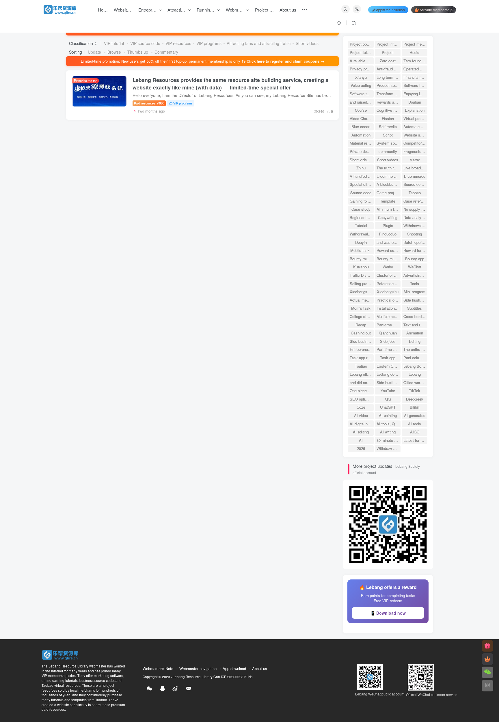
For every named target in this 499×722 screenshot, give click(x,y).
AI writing (388, 432)
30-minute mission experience (389, 440)
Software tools (362, 93)
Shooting (414, 234)
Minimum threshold (389, 209)
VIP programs (208, 43)
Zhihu (361, 168)
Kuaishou (361, 267)
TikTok (414, 390)
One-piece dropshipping (362, 390)
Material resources (362, 143)
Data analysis (414, 217)
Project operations (362, 44)
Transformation (389, 93)
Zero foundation (415, 60)
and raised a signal (362, 102)
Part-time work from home (389, 325)
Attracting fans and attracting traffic (259, 43)
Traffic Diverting (362, 275)
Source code (360, 192)
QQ (388, 399)
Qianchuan (388, 333)
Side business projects (362, 341)
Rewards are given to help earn (389, 102)
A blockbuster (388, 184)
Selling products (362, 283)
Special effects (362, 184)
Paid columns (414, 357)
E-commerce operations (389, 176)
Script (388, 135)
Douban (414, 102)
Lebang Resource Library (193, 676)
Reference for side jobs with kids (389, 283)
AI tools (414, 424)
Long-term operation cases (389, 77)
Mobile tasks (361, 250)
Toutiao (361, 366)
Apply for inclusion (390, 9)
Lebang (415, 374)
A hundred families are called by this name (362, 176)
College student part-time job (362, 316)
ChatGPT (388, 407)
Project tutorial (362, 52)
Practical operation (389, 300)
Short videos (307, 43)
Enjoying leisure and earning (415, 93)
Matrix (414, 159)
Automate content (415, 126)
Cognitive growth (389, 110)
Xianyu (361, 77)
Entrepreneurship (362, 349)
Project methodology (415, 44)
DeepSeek (414, 399)
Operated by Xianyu (415, 69)
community (388, 151)
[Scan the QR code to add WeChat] (487, 672)
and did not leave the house (362, 382)
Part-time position (389, 349)
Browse (114, 52)
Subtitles (414, 308)
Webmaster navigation (198, 668)
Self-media (388, 126)
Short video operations (362, 159)
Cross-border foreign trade (415, 316)
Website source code (415, 135)
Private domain (362, 151)
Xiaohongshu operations (362, 291)
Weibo (388, 267)
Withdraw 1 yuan (389, 448)
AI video (361, 415)
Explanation (414, 110)
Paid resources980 (149, 103)
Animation (414, 333)
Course (361, 110)
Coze (361, 407)
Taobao (415, 192)
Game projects (389, 192)
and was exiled (389, 242)
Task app (387, 357)
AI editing (361, 432)
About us (259, 668)
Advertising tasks (415, 275)
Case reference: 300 (415, 201)
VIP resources (178, 43)
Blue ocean (360, 126)
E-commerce (414, 176)
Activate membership (436, 9)
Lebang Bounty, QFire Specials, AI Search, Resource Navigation (415, 366)
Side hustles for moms (415, 300)
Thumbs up (138, 52)
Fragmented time (415, 151)
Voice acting (361, 85)
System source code (389, 143)
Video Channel (362, 118)
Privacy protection (362, 69)
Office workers (415, 382)
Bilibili (415, 407)
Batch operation (415, 242)
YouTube (388, 390)
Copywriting (387, 217)
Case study (360, 209)
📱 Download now (388, 613)
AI (361, 440)
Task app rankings (362, 357)
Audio (414, 52)
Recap (360, 325)
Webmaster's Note (158, 668)
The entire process (415, 349)
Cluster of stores (389, 275)
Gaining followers (362, 201)
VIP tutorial (114, 43)
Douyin (361, 242)
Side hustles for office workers (389, 382)
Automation (360, 135)
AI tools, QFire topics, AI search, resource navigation (389, 424)
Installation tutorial (389, 308)
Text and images (415, 325)
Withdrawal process (362, 234)
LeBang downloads (389, 374)
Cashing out (361, 333)
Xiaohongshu (388, 291)
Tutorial (361, 225)
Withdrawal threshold (415, 225)
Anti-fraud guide (389, 69)
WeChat (414, 267)
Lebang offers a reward (362, 374)
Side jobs (388, 341)
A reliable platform (362, 60)
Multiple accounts (389, 316)
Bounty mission (362, 258)
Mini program (414, 291)
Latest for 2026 (415, 440)
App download (234, 668)
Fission (388, 118)
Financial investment (415, 77)
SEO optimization (362, 399)
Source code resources (415, 184)
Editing (414, 341)
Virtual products (415, 118)
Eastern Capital (389, 366)
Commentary (166, 52)
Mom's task (360, 308)
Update (95, 52)
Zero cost (388, 60)
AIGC (414, 432)
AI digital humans (362, 424)
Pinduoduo (387, 234)
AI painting (388, 415)
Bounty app (414, 258)
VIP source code (145, 43)
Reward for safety (415, 250)
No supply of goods (415, 209)
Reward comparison (389, 250)
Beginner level (361, 217)
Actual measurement (362, 300)
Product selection (389, 85)
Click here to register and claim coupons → (285, 61)
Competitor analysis (415, 143)
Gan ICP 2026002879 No (233, 676)
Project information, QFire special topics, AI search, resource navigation (389, 44)
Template (387, 201)
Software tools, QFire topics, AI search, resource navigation (415, 85)
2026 (361, 448)
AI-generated (414, 415)
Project (388, 52)
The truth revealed (389, 168)
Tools (414, 283)
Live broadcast (415, 168)
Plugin (388, 225)
